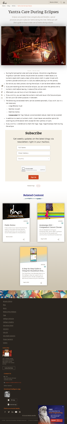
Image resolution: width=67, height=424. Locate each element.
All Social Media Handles (29, 415)
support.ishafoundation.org (13, 382)
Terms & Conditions (33, 420)
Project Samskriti (8, 339)
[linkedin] (2, 95)
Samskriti (6, 329)
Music (5, 308)
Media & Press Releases (9, 311)
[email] (2, 98)
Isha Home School (8, 325)
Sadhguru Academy (8, 322)
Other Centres (8, 385)
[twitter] (2, 92)
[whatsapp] (2, 86)
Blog (8, 5)
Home (3, 5)
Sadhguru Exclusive (8, 318)
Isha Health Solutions (9, 336)
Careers (5, 342)
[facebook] (2, 89)
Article (13, 5)
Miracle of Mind (7, 301)
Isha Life (5, 332)
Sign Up (33, 177)
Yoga (4, 315)
